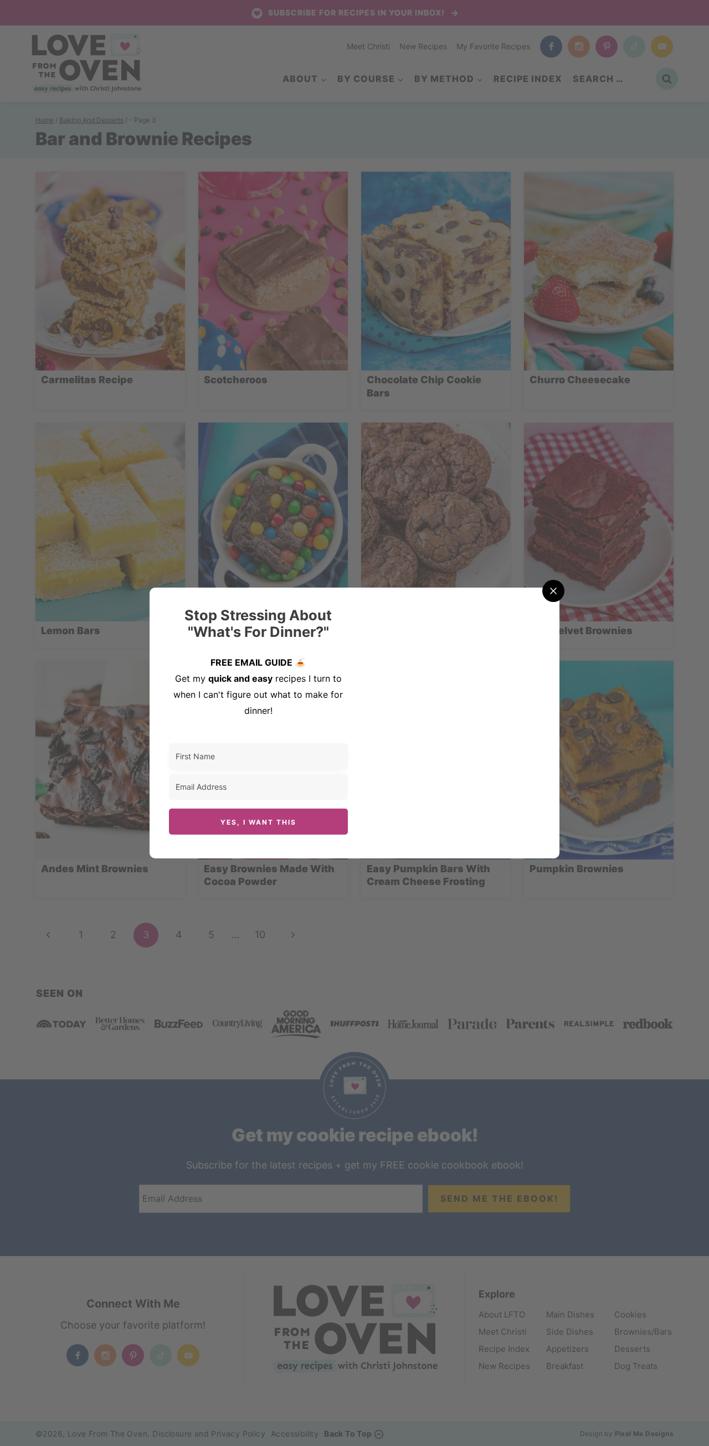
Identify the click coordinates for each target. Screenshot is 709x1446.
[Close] (553, 591)
